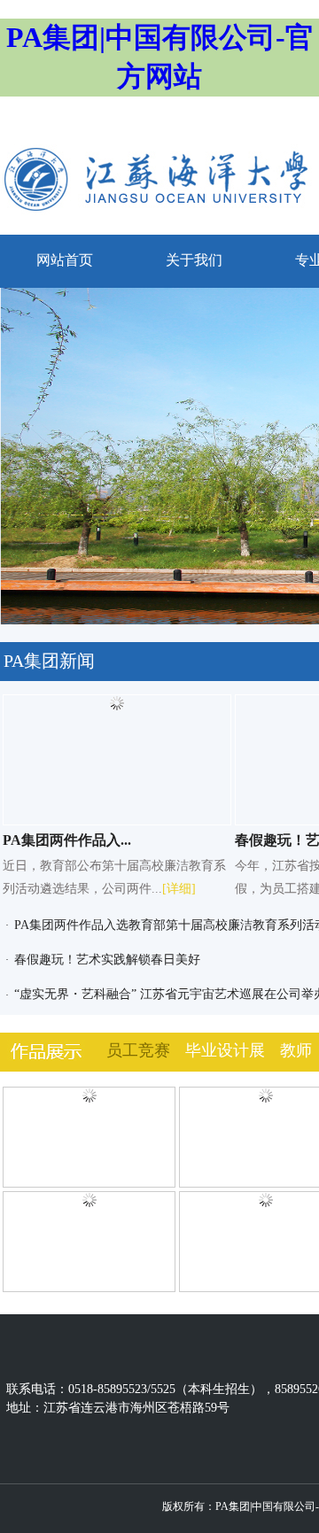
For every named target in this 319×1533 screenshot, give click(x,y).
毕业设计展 (225, 1050)
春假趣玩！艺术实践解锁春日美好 (107, 959)
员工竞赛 (138, 1050)
